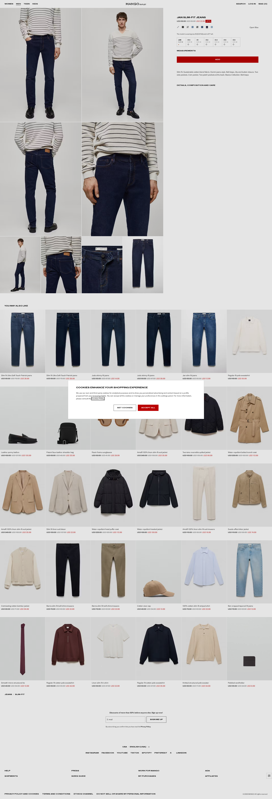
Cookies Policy (98, 398)
